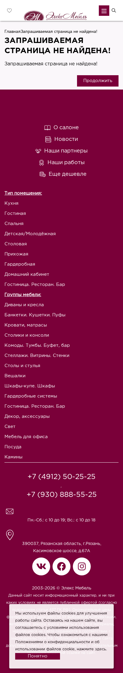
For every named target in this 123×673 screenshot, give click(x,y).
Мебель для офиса (26, 437)
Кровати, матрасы (25, 325)
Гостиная (15, 213)
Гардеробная (19, 264)
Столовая (15, 244)
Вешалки (14, 376)
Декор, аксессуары (27, 416)
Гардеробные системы (30, 396)
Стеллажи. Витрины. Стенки (36, 356)
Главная (12, 31)
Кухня (11, 203)
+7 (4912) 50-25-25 (61, 477)
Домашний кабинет (26, 274)
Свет (10, 427)
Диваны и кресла (24, 305)
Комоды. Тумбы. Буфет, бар (37, 345)
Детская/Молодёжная (30, 234)
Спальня (14, 224)
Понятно (37, 656)
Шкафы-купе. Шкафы (29, 386)
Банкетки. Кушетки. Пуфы (34, 315)
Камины (13, 457)
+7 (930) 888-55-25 (62, 495)
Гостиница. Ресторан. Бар (34, 285)
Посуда (12, 447)
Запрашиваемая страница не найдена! (59, 31)
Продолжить (97, 81)
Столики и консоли (26, 335)
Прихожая (16, 254)
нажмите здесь (91, 649)
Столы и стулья (22, 366)
